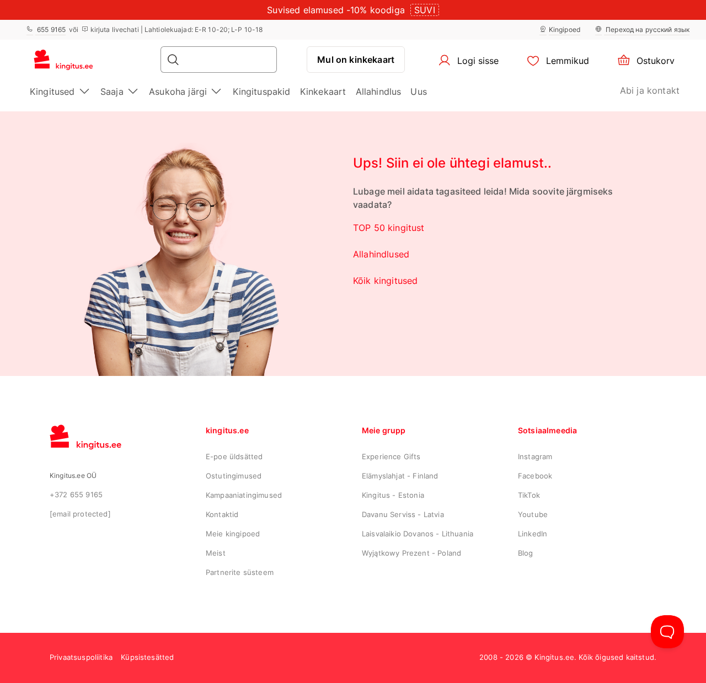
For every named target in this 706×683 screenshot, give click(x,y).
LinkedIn (532, 533)
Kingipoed (564, 29)
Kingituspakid (262, 91)
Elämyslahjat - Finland (400, 475)
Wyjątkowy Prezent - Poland (411, 552)
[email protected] (80, 513)
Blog (525, 552)
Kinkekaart (323, 91)
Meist (216, 552)
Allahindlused (381, 254)
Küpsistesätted (147, 657)
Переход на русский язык (646, 29)
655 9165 (50, 29)
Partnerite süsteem (240, 572)
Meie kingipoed (233, 533)
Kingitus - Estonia (393, 495)
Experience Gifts (391, 456)
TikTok (529, 495)
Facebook (535, 475)
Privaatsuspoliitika (81, 657)
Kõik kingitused (385, 280)
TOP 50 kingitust (389, 227)
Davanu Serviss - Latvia (403, 514)
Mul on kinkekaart (355, 59)
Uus (418, 91)
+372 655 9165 (76, 494)
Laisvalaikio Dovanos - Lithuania (417, 533)
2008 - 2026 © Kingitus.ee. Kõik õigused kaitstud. (567, 657)
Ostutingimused (233, 475)
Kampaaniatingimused (244, 495)
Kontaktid (222, 514)
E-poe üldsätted (234, 456)
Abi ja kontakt (650, 90)
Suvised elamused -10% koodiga (336, 9)
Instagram (535, 456)
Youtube (533, 514)
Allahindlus (379, 91)
